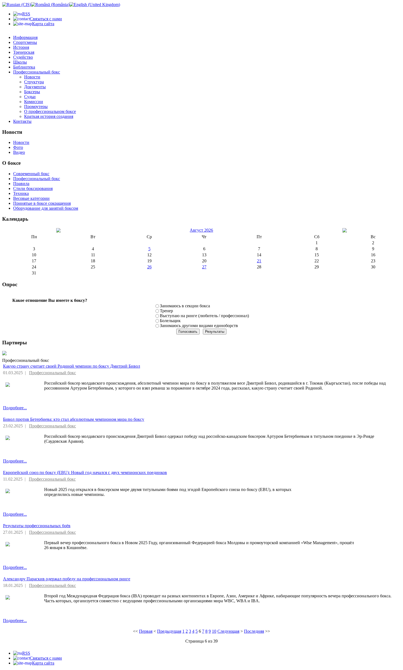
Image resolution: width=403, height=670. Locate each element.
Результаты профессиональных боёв (36, 525)
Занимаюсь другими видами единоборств (199, 325)
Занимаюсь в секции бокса (185, 305)
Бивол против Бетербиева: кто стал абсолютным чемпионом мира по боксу (73, 419)
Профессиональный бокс (52, 372)
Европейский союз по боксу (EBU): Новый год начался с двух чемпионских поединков (85, 472)
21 (259, 261)
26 (149, 267)
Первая (145, 631)
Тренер (166, 310)
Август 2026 (201, 230)
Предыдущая (169, 631)
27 (204, 267)
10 (214, 631)
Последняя (254, 631)
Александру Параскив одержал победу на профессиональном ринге (66, 579)
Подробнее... (15, 407)
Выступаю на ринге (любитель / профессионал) (204, 315)
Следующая (228, 631)
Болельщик (170, 320)
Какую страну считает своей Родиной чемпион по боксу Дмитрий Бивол (71, 366)
